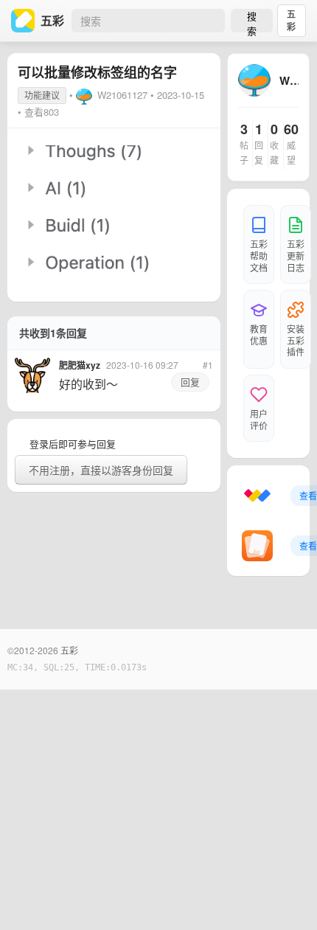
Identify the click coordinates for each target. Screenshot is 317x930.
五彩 (291, 20)
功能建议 (42, 95)
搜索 (252, 20)
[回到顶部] (286, 896)
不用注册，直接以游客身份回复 (101, 469)
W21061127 (122, 95)
